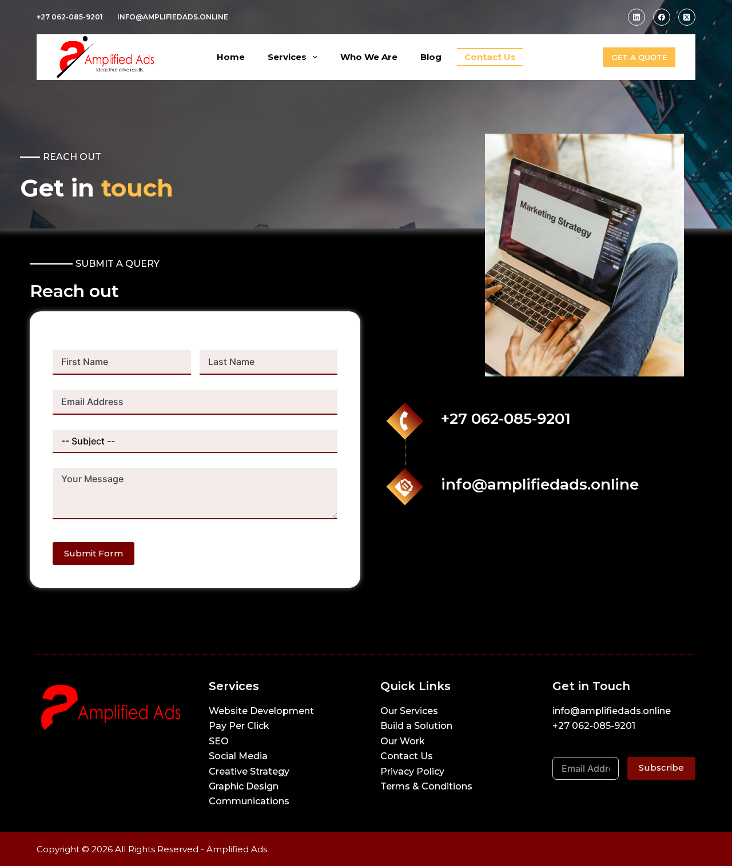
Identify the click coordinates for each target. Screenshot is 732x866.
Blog (430, 56)
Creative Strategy (249, 771)
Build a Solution (416, 725)
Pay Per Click (239, 725)
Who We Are (368, 56)
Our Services (409, 710)
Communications (249, 801)
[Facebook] (661, 17)
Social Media (238, 756)
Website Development (261, 710)
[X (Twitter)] (686, 17)
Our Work (402, 741)
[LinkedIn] (636, 17)
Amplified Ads (236, 849)
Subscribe (661, 767)
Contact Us (490, 56)
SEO (219, 741)
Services (287, 56)
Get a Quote (639, 57)
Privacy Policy (412, 771)
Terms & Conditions (426, 786)
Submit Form (93, 553)
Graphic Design (244, 786)
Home (231, 56)
